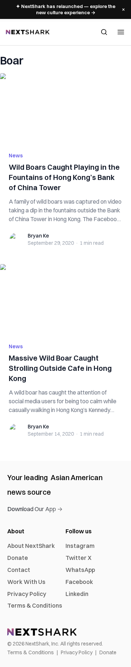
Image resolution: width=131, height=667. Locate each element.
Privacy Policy (26, 593)
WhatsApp (80, 569)
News (16, 155)
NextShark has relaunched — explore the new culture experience (65, 9)
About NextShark (31, 545)
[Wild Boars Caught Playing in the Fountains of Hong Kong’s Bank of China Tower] (65, 108)
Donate (17, 557)
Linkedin (77, 593)
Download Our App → (35, 509)
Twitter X (78, 557)
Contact (18, 569)
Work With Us (26, 581)
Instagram (80, 545)
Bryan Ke (38, 235)
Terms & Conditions (34, 605)
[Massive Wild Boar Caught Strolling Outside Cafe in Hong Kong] (65, 299)
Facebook (79, 581)
